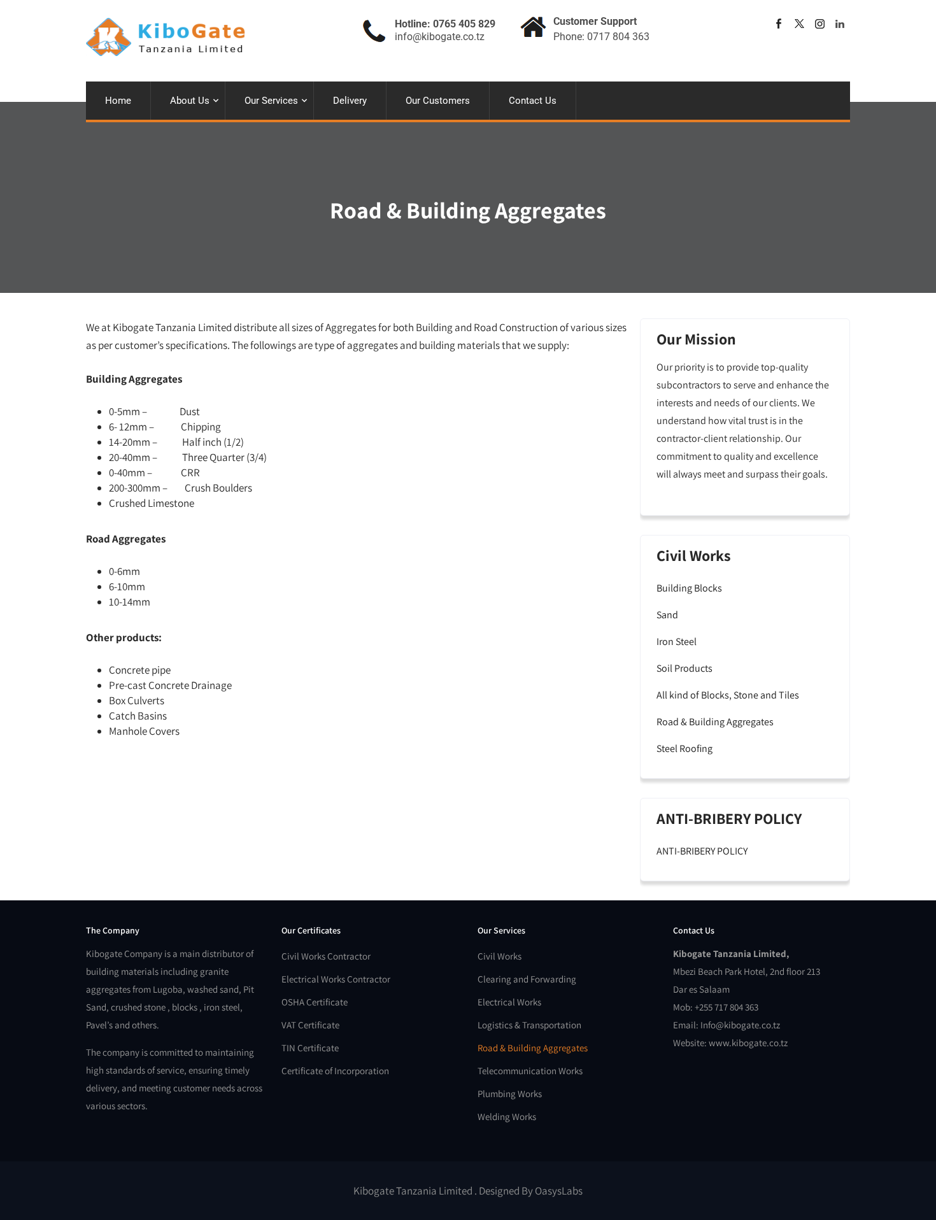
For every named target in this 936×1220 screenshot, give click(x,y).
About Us (189, 100)
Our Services (271, 100)
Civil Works (499, 956)
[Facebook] (778, 23)
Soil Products (684, 668)
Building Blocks (689, 588)
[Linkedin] (839, 23)
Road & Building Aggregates (715, 721)
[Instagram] (819, 23)
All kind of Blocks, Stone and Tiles (727, 695)
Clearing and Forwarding (527, 979)
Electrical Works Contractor (335, 979)
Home (118, 100)
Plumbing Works (510, 1094)
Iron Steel (676, 641)
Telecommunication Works (530, 1071)
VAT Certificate (310, 1025)
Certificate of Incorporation (335, 1071)
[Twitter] (799, 23)
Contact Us (533, 100)
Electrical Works (509, 1002)
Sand (667, 614)
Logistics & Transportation (529, 1025)
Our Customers (438, 100)
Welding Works (507, 1116)
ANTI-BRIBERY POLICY (702, 851)
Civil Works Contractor (326, 956)
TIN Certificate (310, 1048)
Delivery (350, 100)
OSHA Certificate (314, 1002)
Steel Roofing (684, 748)
